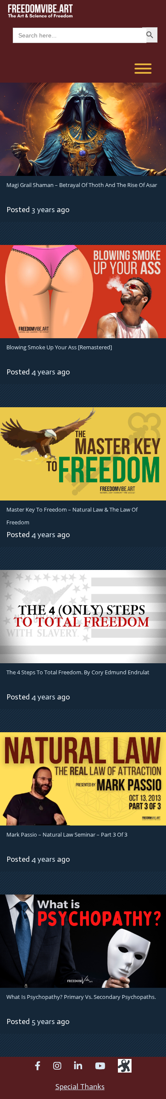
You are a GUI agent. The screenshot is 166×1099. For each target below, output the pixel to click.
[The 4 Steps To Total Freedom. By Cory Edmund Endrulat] (83, 616)
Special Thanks (80, 1086)
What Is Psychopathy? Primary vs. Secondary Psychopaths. (81, 997)
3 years (43, 209)
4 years (43, 372)
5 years (43, 1021)
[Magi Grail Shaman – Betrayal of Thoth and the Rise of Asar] (83, 128)
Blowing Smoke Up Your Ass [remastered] (59, 347)
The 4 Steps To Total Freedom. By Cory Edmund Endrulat (77, 672)
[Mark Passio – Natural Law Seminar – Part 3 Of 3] (83, 778)
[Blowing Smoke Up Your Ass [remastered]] (83, 291)
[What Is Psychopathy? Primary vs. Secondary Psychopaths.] (83, 940)
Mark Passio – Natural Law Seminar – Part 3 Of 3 (66, 834)
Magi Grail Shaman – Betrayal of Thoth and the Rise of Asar (81, 185)
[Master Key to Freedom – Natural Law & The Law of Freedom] (83, 453)
